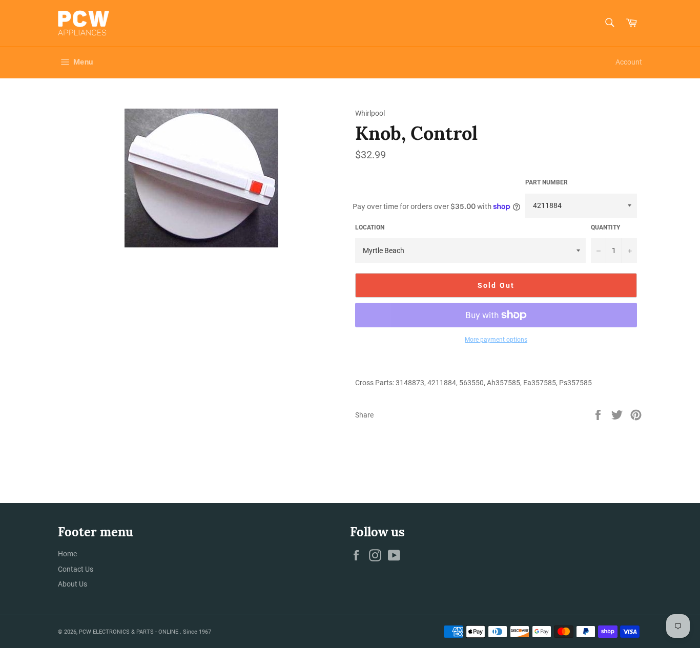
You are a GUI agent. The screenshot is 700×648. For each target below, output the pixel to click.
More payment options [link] (496, 339)
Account (628, 62)
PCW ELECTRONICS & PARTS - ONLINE (129, 632)
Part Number (546, 182)
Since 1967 (197, 632)
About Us (72, 584)
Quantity (605, 227)
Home (67, 554)
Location (369, 227)
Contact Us (75, 569)
